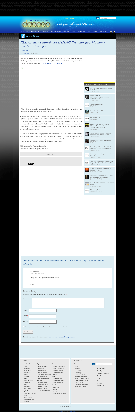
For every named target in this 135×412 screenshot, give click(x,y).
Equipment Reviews (32, 32)
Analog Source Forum (82, 378)
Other (55, 374)
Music (73, 32)
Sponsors (100, 381)
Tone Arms (27, 386)
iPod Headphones (58, 380)
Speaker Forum (80, 374)
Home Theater (42, 372)
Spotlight (66, 32)
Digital (25, 366)
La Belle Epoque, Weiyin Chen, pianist (100, 140)
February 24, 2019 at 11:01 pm (37, 273)
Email (25, 316)
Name (25, 310)
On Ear (55, 389)
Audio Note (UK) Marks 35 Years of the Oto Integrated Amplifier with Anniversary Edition (102, 162)
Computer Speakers (44, 374)
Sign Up (77, 368)
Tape (25, 384)
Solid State (27, 376)
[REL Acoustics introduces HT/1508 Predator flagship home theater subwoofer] (51, 87)
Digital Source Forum (81, 380)
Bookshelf (41, 368)
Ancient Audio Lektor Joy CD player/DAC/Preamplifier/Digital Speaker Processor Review (101, 97)
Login (76, 366)
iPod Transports (58, 382)
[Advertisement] (67, 8)
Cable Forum (79, 382)
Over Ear (56, 387)
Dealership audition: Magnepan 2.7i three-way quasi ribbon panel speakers (101, 176)
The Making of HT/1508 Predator (52, 63)
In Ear (55, 391)
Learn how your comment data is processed (61, 337)
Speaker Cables (43, 384)
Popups (60, 411)
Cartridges (27, 382)
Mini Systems (42, 376)
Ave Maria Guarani (95, 117)
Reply (32, 284)
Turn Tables (27, 388)
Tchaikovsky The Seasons (97, 190)
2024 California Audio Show (97, 32)
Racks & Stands (58, 370)
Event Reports (56, 32)
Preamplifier (27, 372)
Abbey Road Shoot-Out (96, 111)
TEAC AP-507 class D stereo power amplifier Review (102, 183)
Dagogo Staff (26, 53)
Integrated (27, 368)
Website (25, 321)
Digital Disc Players (29, 393)
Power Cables (42, 386)
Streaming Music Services (29, 400)
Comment (26, 299)
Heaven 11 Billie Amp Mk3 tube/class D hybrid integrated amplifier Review (100, 133)
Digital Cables (42, 388)
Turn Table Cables (44, 390)
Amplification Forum (81, 376)
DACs (25, 395)
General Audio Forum (81, 384)
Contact (72, 18)
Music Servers (28, 397)
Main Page (78, 372)
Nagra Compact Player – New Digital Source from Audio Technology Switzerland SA (102, 147)
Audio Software (58, 372)
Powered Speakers (44, 378)
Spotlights (100, 371)
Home (22, 32)
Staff (66, 18)
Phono (26, 374)
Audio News (44, 32)
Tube (25, 378)
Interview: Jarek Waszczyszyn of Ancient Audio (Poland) (101, 89)
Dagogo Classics (103, 373)
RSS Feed (100, 386)
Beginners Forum (80, 386)
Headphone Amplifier (59, 393)
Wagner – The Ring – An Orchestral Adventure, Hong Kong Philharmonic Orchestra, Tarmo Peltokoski (100, 125)
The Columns (82, 32)
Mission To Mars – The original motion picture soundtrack (100, 169)
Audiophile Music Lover (96, 104)
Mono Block (27, 370)
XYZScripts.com (72, 411)
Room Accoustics (58, 368)
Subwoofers (42, 370)
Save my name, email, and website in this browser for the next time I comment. (49, 327)
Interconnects (42, 382)
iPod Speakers (57, 378)
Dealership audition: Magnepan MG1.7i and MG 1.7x (102, 154)
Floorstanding (42, 366)
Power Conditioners (59, 366)
